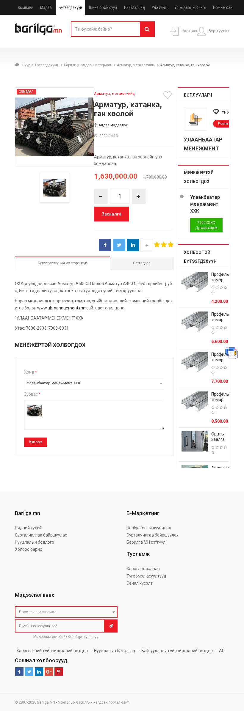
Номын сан (222, 7)
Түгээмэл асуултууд (146, 576)
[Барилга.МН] (38, 29)
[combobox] (94, 383)
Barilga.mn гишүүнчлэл (148, 528)
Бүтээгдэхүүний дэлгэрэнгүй (62, 263)
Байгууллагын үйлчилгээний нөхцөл (177, 650)
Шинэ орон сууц (103, 7)
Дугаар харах (206, 225)
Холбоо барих (28, 549)
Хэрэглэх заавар (143, 568)
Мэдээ (46, 7)
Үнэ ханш (160, 7)
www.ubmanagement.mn (61, 308)
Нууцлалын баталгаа (114, 650)
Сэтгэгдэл (142, 263)
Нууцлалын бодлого (34, 542)
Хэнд (30, 372)
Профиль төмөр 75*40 (220, 359)
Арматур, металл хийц (136, 65)
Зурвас (32, 394)
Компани (25, 7)
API (222, 650)
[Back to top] (228, 676)
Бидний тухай (28, 528)
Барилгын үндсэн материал (88, 65)
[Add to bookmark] (168, 95)
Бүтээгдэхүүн (70, 7)
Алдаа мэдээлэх (113, 125)
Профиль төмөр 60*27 (220, 319)
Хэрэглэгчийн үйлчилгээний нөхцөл (52, 650)
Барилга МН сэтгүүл (145, 542)
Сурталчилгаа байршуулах (41, 535)
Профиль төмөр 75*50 (220, 399)
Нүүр (26, 65)
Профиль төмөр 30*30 (220, 279)
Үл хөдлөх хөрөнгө (190, 7)
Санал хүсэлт (139, 583)
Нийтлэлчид (134, 7)
